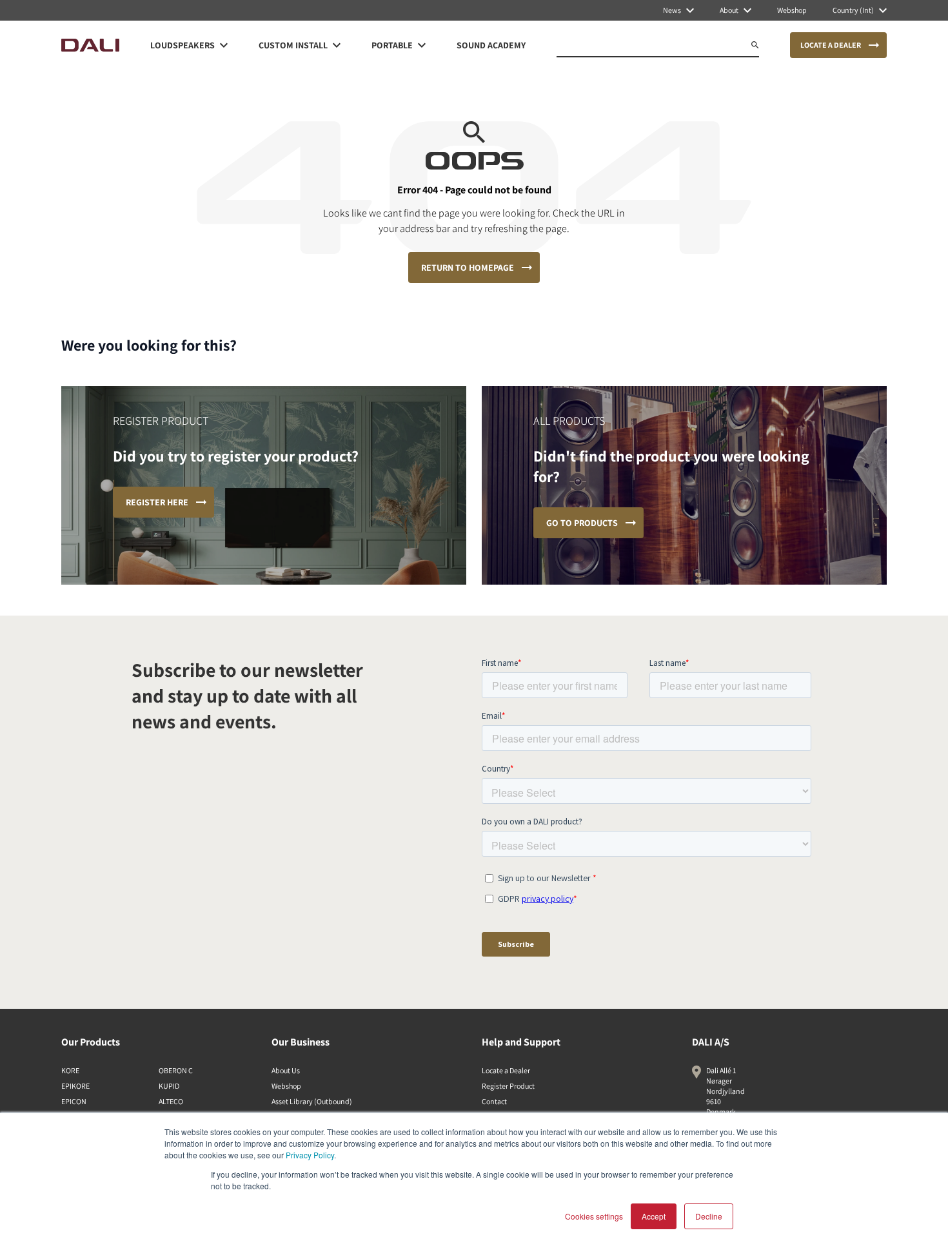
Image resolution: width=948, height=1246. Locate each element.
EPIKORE (75, 1086)
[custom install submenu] (337, 45)
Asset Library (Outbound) (312, 1101)
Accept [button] (654, 1216)
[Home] (90, 45)
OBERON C (176, 1070)
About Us (286, 1070)
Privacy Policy (310, 1154)
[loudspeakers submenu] (224, 45)
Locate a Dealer (506, 1070)
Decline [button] (708, 1216)
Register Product (508, 1086)
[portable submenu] (422, 45)
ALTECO (171, 1101)
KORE (70, 1070)
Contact (494, 1101)
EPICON (73, 1101)
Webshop (286, 1086)
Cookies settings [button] (594, 1216)
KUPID (169, 1086)
